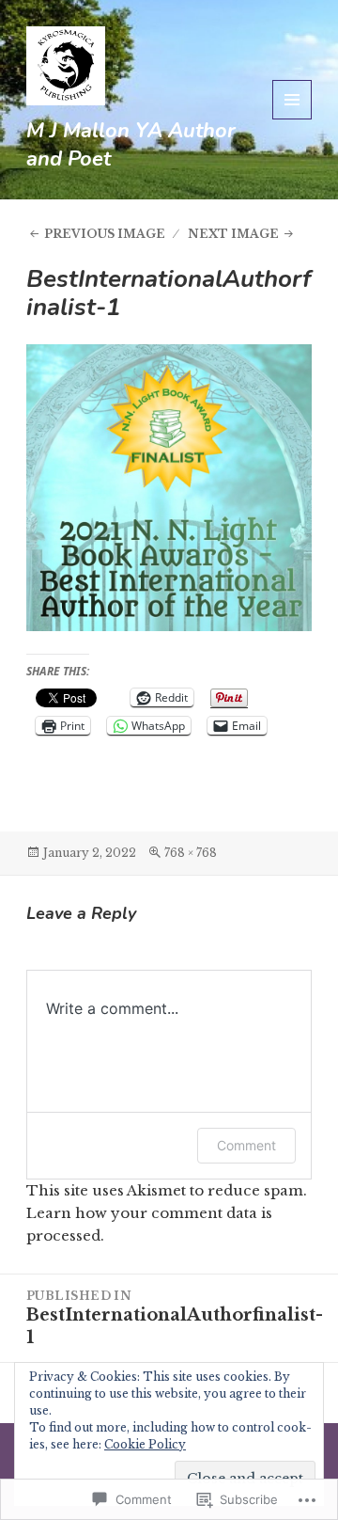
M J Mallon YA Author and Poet (131, 145)
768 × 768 (190, 853)
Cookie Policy (145, 1444)
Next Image (233, 234)
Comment (246, 1145)
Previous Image (104, 234)
